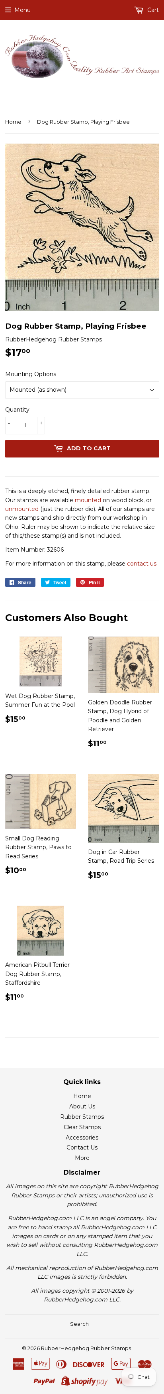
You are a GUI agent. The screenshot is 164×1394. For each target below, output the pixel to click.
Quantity (17, 409)
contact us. (142, 563)
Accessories (82, 1137)
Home (13, 121)
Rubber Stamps (82, 1116)
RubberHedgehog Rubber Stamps (86, 1348)
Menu (22, 10)
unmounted (22, 509)
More (82, 1157)
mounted (88, 500)
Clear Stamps (82, 1127)
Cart (152, 10)
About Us (82, 1106)
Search (79, 1324)
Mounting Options (30, 374)
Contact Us (82, 1147)
